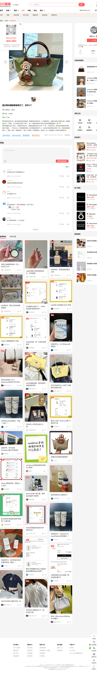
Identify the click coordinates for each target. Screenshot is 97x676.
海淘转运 (44, 15)
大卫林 (8, 218)
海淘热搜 (59, 650)
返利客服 (29, 653)
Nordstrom (7, 135)
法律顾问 (29, 656)
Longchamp (17, 135)
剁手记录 (25, 15)
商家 (15, 10)
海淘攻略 (16, 15)
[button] (16, 5)
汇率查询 (42, 656)
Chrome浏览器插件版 (75, 653)
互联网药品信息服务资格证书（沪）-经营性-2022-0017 (74, 666)
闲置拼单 (35, 15)
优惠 (7, 10)
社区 (1, 15)
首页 (1, 20)
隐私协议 (16, 650)
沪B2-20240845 (54, 666)
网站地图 (16, 656)
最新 (8, 15)
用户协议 (16, 653)
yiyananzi (9, 169)
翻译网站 (80, 130)
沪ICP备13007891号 (30, 666)
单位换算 (89, 123)
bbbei (8, 191)
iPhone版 (72, 650)
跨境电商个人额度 (45, 650)
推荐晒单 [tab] (3, 236)
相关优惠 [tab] (13, 236)
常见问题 (29, 647)
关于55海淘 (16, 647)
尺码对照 (80, 123)
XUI (8, 202)
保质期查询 (89, 130)
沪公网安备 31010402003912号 (56, 669)
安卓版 (71, 647)
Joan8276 (9, 180)
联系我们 (29, 650)
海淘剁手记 (37, 135)
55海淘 (5, 4)
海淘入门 (59, 647)
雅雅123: (13, 207)
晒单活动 (54, 15)
